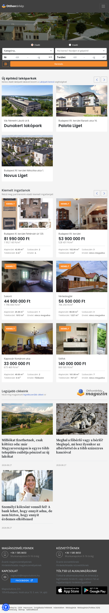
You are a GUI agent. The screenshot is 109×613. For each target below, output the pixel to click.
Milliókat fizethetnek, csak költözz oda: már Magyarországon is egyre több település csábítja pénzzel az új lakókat (25, 448)
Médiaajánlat (71, 607)
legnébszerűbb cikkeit (33, 394)
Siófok (61, 358)
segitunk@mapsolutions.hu (25, 575)
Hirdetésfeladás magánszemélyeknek (21, 565)
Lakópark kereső (46, 81)
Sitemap (21, 609)
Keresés (58, 64)
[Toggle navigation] (103, 6)
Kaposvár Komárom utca (17, 358)
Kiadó (75, 44)
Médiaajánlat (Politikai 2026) (88, 607)
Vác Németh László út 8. (16, 120)
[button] (6, 607)
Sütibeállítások (32, 609)
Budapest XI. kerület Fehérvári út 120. (24, 233)
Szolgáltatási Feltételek (43, 607)
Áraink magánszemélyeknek (17, 561)
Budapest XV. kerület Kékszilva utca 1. (24, 170)
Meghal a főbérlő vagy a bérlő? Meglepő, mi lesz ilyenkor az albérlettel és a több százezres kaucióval (79, 446)
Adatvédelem (59, 607)
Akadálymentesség (9, 609)
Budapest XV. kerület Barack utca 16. (77, 120)
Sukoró (8, 296)
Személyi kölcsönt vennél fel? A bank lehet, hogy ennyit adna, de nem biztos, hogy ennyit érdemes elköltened (27, 512)
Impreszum (28, 607)
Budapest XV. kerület (69, 233)
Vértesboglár (65, 296)
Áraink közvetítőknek (67, 561)
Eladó (37, 44)
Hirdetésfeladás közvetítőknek (72, 565)
